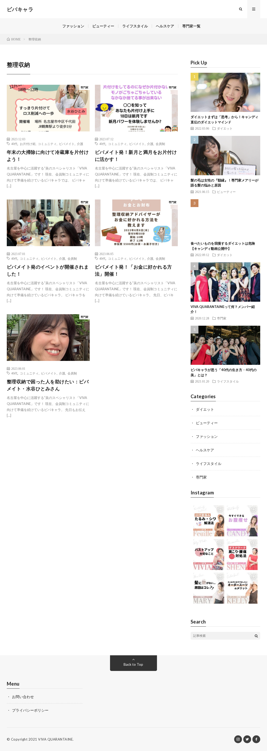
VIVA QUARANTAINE (55, 739)
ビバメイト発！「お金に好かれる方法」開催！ (133, 270)
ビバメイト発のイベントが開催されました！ (48, 270)
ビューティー (103, 26)
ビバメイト (67, 143)
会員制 (160, 143)
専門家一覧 (191, 26)
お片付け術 (27, 143)
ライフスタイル (135, 26)
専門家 (84, 87)
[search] (256, 636)
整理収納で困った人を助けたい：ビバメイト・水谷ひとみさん (48, 385)
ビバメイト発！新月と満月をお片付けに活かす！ (136, 155)
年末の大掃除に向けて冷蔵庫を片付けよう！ (48, 155)
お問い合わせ (23, 696)
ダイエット (225, 128)
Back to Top (133, 664)
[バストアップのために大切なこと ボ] (208, 554)
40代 (14, 143)
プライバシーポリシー (30, 710)
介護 (80, 143)
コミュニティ (47, 143)
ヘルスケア (165, 26)
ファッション (73, 26)
